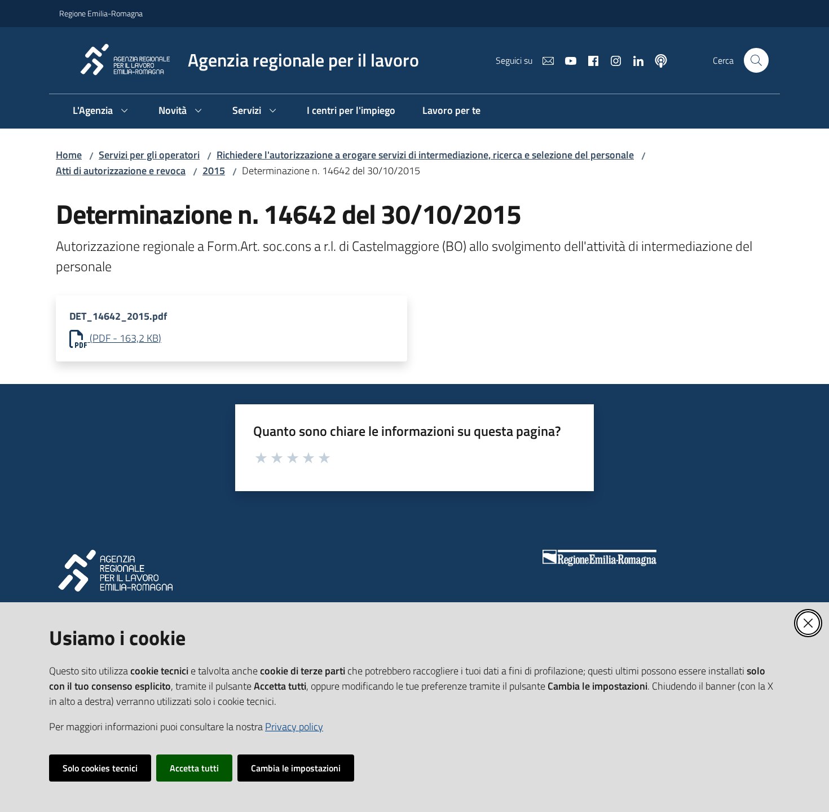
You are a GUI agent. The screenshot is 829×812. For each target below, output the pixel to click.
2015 (213, 170)
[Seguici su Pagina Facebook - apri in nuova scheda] (588, 60)
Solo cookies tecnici (100, 768)
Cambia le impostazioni (296, 768)
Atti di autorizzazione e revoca (121, 170)
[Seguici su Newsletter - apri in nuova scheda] (543, 60)
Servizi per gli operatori (149, 154)
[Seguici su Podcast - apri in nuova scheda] (656, 60)
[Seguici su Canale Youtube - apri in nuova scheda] (566, 60)
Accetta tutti (194, 768)
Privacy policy (294, 726)
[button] (756, 60)
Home (69, 154)
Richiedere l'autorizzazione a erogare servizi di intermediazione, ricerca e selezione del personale (425, 154)
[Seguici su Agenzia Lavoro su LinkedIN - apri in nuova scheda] (634, 60)
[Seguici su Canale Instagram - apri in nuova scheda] (611, 60)
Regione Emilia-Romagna (101, 13)
